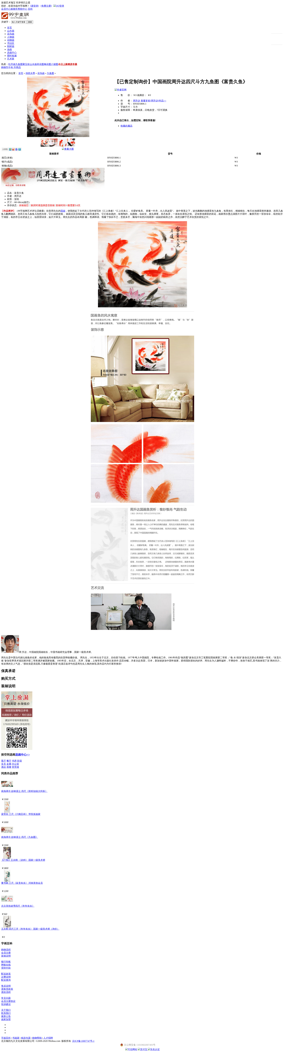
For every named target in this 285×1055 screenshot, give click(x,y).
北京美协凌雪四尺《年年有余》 (17, 906)
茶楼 (9, 767)
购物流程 (6, 949)
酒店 (3, 767)
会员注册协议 (8, 1001)
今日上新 (63, 64)
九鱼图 (19, 64)
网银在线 (6, 964)
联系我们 (6, 1013)
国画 (63, 211)
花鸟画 (10, 34)
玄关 (3, 764)
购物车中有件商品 (11, 67)
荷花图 (40, 64)
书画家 (15, 1038)
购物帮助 (37, 1038)
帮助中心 (22, 9)
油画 (9, 49)
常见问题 (6, 998)
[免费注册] (46, 6)
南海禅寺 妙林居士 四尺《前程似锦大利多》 (24, 791)
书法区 (10, 43)
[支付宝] (143, 1049)
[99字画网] (15, 19)
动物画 (10, 40)
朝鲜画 (10, 46)
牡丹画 (11, 64)
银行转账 (6, 961)
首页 (9, 27)
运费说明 (6, 977)
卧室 (19, 761)
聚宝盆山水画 (30, 64)
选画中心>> (22, 754)
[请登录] (34, 6)
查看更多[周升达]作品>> (153, 100)
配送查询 (6, 980)
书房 (14, 761)
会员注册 (6, 952)
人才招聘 (48, 1038)
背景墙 (15, 767)
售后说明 (6, 986)
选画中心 (12, 52)
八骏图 (54, 64)
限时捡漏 (12, 55)
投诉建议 (6, 1004)
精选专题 (72, 64)
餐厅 (9, 761)
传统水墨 (30, 73)
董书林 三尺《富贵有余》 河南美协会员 (22, 883)
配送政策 (6, 974)
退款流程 (6, 992)
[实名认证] (154, 1049)
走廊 (9, 764)
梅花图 (47, 64)
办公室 (15, 764)
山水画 (10, 30)
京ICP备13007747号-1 (83, 1041)
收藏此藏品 (126, 126)
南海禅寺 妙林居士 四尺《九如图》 (19, 837)
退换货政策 (7, 989)
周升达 (136, 100)
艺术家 (10, 58)
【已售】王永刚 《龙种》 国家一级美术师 (23, 860)
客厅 (3, 761)
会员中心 (6, 9)
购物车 (14, 9)
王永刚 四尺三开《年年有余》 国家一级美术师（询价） (30, 929)
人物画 (10, 37)
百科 (30, 9)
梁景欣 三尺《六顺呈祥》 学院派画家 (20, 814)
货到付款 (6, 968)
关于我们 (6, 1010)
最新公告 (6, 1016)
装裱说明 (6, 956)
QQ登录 (60, 6)
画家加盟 (6, 1019)
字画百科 (6, 1038)
